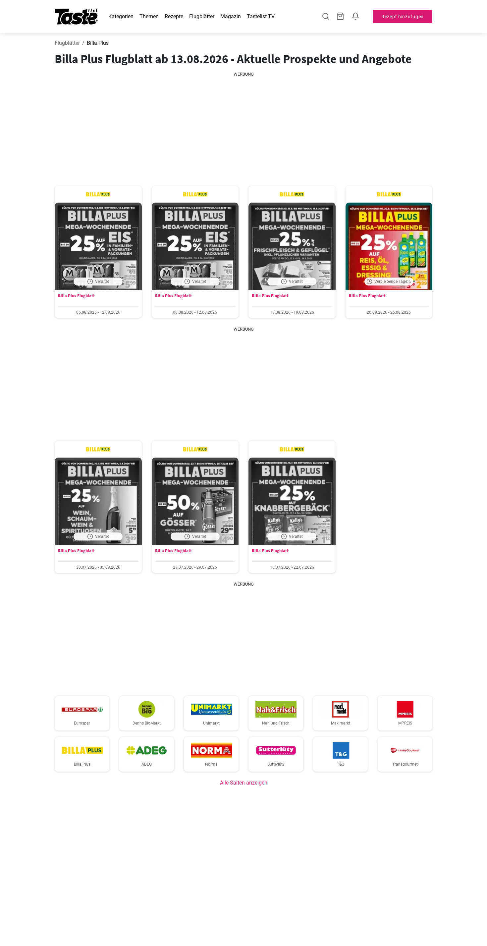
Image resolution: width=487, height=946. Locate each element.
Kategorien (121, 16)
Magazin (230, 16)
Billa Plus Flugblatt (76, 295)
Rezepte (174, 16)
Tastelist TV (261, 16)
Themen (149, 16)
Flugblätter (201, 16)
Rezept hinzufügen (402, 16)
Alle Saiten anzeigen (243, 783)
